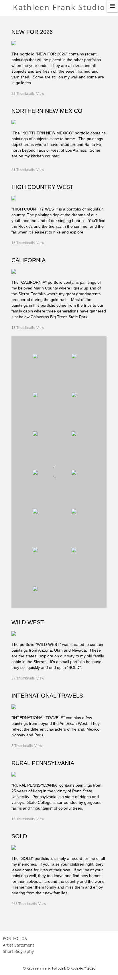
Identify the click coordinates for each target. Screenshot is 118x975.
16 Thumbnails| (27, 819)
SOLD (19, 836)
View (40, 94)
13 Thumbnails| (27, 328)
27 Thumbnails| (27, 678)
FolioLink (59, 968)
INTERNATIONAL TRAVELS (47, 695)
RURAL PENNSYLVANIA (42, 763)
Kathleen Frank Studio (59, 7)
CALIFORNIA (28, 260)
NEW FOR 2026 (32, 32)
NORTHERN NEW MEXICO (46, 111)
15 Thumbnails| (27, 243)
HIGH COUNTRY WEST (42, 187)
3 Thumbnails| (26, 746)
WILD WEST (27, 622)
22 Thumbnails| (27, 94)
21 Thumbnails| (27, 170)
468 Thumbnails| (28, 904)
